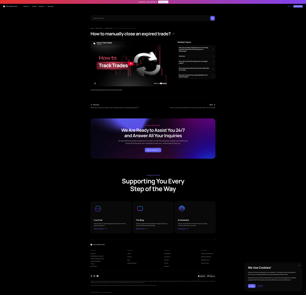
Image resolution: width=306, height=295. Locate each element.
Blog (128, 260)
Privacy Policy (205, 263)
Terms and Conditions (207, 253)
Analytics (93, 253)
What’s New (94, 266)
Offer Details (162, 2)
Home (92, 28)
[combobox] (150, 18)
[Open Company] (44, 6)
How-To (166, 263)
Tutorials (166, 260)
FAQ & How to (109, 28)
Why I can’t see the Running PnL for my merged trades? (193, 62)
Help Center (98, 28)
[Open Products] (29, 6)
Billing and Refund (206, 256)
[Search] (212, 18)
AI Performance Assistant (97, 258)
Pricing (92, 263)
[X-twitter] (91, 276)
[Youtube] (97, 276)
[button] (299, 266)
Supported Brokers (96, 261)
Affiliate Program (131, 263)
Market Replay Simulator (97, 256)
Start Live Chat (152, 150)
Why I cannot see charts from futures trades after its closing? (194, 69)
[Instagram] (94, 276)
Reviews (129, 256)
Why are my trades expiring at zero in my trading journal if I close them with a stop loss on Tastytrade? (193, 49)
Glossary (166, 266)
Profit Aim (182, 56)
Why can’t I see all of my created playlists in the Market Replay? (193, 76)
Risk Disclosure (205, 260)
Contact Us (167, 256)
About (129, 253)
